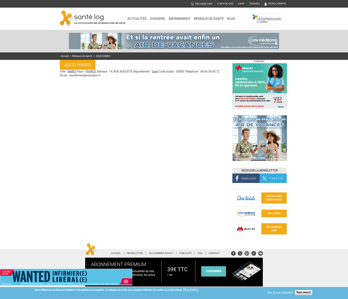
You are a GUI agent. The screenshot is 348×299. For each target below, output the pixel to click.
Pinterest (247, 253)
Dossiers (157, 18)
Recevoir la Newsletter (259, 170)
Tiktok (253, 253)
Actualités (137, 18)
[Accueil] (66, 19)
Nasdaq (256, 16)
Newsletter (135, 253)
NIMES (71, 71)
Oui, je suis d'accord (280, 292)
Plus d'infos (190, 289)
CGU (200, 253)
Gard (155, 71)
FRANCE (90, 71)
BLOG (231, 18)
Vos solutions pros (274, 228)
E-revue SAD (225, 3)
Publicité (185, 253)
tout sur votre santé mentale (274, 198)
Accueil (65, 56)
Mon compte (277, 3)
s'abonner (213, 271)
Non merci (304, 292)
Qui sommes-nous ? (161, 253)
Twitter (240, 253)
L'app (241, 3)
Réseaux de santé (209, 18)
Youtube (260, 253)
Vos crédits (274, 213)
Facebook (233, 253)
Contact (214, 253)
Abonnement (179, 18)
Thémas (254, 3)
